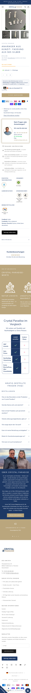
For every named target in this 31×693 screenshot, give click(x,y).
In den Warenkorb (15, 95)
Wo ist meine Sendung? (8, 614)
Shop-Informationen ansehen (11, 115)
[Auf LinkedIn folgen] (2, 667)
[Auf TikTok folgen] (25, 665)
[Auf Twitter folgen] (7, 665)
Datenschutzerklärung (7, 623)
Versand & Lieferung (7, 617)
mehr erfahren (15, 515)
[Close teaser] (8, 691)
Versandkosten (11, 58)
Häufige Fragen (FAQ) (7, 612)
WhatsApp (19, 136)
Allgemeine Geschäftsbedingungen (11, 629)
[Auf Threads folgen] (16, 665)
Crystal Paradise (8, 43)
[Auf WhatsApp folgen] (7, 667)
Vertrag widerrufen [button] (9, 232)
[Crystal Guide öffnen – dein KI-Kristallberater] (27, 690)
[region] (15, 528)
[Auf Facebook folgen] (2, 665)
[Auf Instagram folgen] (11, 665)
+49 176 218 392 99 (21, 133)
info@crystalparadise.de (20, 140)
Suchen (4, 609)
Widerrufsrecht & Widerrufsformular (11, 626)
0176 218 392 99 (8, 571)
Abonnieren (9, 651)
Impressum (5, 620)
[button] (4, 689)
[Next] (28, 35)
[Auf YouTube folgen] (20, 665)
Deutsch (14, 675)
